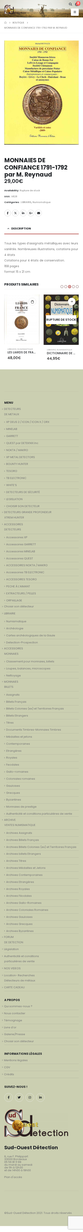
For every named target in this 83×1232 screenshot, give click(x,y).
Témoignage (13, 1020)
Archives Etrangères (20, 882)
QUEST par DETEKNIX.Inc (22, 443)
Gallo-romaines (17, 772)
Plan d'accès (13, 1177)
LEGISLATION (14, 499)
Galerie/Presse (14, 1034)
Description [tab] (21, 228)
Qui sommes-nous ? (18, 1006)
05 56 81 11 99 (12, 1162)
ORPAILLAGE (14, 600)
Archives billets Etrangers (23, 854)
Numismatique (41, 202)
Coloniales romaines (20, 779)
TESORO (11, 471)
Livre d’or (10, 1027)
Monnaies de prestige (21, 807)
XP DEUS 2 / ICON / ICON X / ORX (27, 422)
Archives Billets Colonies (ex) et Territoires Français (41, 847)
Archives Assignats (19, 833)
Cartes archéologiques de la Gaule (30, 635)
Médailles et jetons (19, 737)
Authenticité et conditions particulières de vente (39, 814)
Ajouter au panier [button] (32, 301)
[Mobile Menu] (75, 12)
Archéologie (14, 628)
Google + (30, 213)
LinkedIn (23, 213)
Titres (10, 723)
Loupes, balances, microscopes (28, 668)
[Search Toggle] (70, 4)
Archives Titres (16, 861)
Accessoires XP (16, 537)
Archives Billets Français (22, 840)
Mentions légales (16, 1060)
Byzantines (13, 800)
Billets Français (16, 702)
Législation (11, 949)
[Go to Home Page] (5, 22)
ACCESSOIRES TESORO (21, 579)
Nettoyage (13, 675)
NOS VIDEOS (12, 968)
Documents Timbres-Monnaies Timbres (33, 730)
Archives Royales (18, 889)
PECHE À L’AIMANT (18, 586)
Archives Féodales (19, 896)
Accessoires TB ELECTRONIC (25, 572)
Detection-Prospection (22, 642)
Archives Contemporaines (24, 875)
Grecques (13, 793)
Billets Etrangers (17, 716)
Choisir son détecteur (19, 606)
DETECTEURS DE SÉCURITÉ (23, 492)
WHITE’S (11, 485)
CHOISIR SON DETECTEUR (23, 506)
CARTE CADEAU (14, 987)
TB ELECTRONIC (16, 478)
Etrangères (13, 751)
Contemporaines (18, 744)
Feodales (12, 765)
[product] (21, 319)
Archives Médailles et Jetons (26, 868)
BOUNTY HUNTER (17, 464)
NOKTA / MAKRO (17, 450)
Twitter (15, 213)
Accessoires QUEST (19, 558)
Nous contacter (14, 1013)
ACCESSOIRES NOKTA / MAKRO (27, 565)
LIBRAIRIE (26, 202)
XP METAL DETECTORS (20, 457)
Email (38, 213)
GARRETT (12, 436)
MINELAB (11, 429)
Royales (11, 758)
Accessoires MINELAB (20, 551)
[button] (62, 286)
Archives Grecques (19, 924)
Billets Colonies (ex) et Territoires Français (35, 709)
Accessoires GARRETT (21, 544)
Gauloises (13, 786)
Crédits (9, 1074)
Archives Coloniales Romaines (27, 910)
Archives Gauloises (19, 917)
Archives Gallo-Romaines (24, 903)
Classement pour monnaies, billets (30, 661)
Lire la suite (72, 301)
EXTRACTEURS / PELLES (21, 593)
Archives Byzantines (20, 931)
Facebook (7, 213)
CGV (7, 1067)
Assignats (13, 695)
